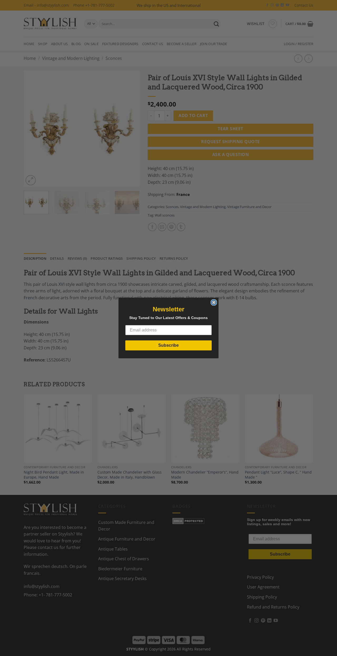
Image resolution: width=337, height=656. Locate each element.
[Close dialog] (213, 302)
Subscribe (168, 345)
